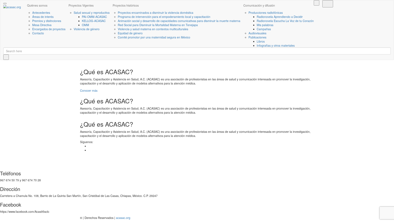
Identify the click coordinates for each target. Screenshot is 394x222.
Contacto (38, 33)
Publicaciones (257, 37)
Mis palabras (265, 25)
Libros (261, 41)
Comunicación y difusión (259, 5)
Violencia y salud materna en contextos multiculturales (153, 29)
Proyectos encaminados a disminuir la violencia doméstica (155, 12)
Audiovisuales (257, 33)
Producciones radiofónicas (266, 12)
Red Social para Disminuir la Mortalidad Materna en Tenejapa (158, 25)
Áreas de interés (43, 17)
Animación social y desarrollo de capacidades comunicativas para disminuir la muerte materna (179, 21)
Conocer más (88, 90)
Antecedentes (41, 12)
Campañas (264, 29)
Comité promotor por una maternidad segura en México (154, 37)
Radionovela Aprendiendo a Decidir (280, 17)
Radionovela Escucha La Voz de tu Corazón (285, 21)
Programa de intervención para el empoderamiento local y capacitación (164, 17)
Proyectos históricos (126, 5)
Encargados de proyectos (48, 29)
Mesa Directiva (42, 25)
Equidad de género (130, 33)
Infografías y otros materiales (276, 45)
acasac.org (123, 218)
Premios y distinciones (46, 21)
